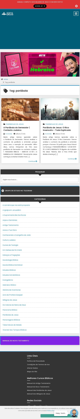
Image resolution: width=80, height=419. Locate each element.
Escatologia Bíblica (10, 260)
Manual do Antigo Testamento (38, 383)
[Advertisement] (40, 33)
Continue (32, 161)
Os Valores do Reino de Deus (14, 305)
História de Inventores (12, 290)
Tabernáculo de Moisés (12, 325)
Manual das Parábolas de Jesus (39, 390)
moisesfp (8, 134)
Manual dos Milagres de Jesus (38, 394)
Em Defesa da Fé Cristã (12, 250)
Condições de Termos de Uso (38, 365)
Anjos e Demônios (10, 220)
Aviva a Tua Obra (10, 230)
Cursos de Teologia (10, 245)
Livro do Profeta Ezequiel (12, 295)
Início (6, 79)
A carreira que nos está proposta (16, 205)
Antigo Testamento (11, 225)
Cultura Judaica (9, 240)
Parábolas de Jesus (15, 124)
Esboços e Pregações (11, 255)
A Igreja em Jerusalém (12, 210)
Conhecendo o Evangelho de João (17, 235)
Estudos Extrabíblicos (11, 275)
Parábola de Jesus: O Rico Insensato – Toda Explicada (57, 129)
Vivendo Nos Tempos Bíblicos (15, 330)
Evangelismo (8, 280)
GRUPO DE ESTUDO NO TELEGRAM (18, 190)
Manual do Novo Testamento (16, 340)
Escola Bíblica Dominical (12, 265)
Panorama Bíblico (10, 310)
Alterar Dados (32, 368)
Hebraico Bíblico (9, 285)
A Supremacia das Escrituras (14, 215)
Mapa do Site (32, 372)
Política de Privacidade (36, 361)
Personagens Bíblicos (11, 320)
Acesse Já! (39, 6)
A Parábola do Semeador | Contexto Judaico (16, 129)
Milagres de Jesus (10, 300)
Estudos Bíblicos (9, 270)
